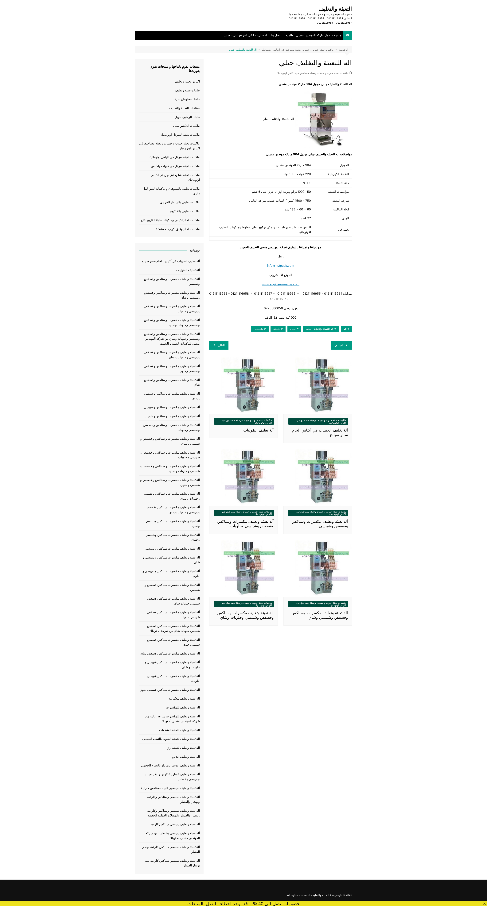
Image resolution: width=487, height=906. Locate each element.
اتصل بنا (276, 35)
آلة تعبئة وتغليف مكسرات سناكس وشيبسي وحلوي (173, 537)
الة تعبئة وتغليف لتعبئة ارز (184, 747)
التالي (221, 345)
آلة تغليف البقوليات (258, 430)
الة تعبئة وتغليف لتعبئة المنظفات (179, 730)
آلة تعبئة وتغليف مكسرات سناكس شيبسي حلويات (173, 678)
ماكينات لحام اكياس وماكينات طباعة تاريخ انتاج (170, 220)
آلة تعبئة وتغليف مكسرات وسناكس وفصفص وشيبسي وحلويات (172, 309)
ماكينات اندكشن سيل (186, 125)
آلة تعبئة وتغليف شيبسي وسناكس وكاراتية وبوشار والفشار (173, 799)
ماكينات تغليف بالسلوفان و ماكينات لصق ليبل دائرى (171, 191)
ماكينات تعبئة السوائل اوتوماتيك (180, 134)
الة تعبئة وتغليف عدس (186, 756)
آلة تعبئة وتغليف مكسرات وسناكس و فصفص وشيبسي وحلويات (171, 427)
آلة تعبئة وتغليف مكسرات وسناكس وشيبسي (172, 407)
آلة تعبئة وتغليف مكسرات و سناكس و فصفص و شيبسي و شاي (170, 441)
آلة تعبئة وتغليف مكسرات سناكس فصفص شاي (170, 653)
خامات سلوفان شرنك (186, 99)
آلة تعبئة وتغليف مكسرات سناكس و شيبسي (172, 548)
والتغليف (258, 328)
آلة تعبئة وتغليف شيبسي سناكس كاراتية (175, 824)
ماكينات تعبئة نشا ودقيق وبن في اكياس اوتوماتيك (175, 177)
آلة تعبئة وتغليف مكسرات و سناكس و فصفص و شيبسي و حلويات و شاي (170, 469)
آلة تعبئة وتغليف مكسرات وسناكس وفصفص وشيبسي (172, 281)
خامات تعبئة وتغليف (187, 90)
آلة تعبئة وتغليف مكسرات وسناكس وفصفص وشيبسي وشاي (172, 295)
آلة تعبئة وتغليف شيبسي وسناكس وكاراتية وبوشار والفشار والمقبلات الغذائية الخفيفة (173, 813)
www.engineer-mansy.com (280, 284)
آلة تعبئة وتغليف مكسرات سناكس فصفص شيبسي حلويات (173, 615)
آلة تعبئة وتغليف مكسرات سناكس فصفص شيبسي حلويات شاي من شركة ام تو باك (173, 628)
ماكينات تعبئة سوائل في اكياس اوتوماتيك (174, 157)
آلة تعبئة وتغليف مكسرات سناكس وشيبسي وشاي (173, 524)
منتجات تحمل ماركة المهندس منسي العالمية (313, 35)
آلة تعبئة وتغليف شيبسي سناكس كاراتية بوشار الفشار (171, 849)
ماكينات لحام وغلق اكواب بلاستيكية (178, 229)
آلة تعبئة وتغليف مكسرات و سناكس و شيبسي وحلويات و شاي (171, 496)
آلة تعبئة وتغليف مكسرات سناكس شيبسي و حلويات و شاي (172, 665)
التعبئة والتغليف (335, 9)
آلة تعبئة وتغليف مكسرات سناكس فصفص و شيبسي (172, 587)
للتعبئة (276, 328)
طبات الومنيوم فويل (187, 117)
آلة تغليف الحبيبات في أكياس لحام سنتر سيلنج (171, 261)
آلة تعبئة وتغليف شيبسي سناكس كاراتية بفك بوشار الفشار (172, 863)
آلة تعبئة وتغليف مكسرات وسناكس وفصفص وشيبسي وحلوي (172, 369)
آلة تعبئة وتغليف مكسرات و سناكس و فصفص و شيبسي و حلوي (170, 482)
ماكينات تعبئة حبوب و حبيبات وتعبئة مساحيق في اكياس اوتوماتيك (312, 73)
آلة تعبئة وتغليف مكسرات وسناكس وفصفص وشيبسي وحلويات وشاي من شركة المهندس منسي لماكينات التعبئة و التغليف (172, 338)
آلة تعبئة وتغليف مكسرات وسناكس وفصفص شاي (172, 382)
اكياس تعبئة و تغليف (187, 81)
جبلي (293, 328)
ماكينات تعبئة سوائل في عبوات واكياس (175, 166)
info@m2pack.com (280, 265)
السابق (339, 345)
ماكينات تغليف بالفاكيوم (185, 211)
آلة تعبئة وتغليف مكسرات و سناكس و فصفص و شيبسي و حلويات (170, 455)
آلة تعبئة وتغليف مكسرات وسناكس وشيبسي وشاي (172, 396)
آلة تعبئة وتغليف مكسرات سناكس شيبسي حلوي (169, 689)
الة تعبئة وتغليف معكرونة (184, 698)
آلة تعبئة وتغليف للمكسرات (183, 707)
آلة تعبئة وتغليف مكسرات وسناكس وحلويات (172, 416)
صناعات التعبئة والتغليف (184, 108)
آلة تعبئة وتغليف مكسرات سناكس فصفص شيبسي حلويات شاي (173, 601)
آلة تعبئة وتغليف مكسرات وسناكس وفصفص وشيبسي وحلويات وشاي (172, 322)
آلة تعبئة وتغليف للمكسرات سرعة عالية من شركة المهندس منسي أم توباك (172, 719)
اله (345, 328)
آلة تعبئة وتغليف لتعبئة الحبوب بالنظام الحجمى (171, 738)
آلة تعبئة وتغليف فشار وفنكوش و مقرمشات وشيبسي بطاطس (172, 777)
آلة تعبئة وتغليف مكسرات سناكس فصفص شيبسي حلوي (173, 642)
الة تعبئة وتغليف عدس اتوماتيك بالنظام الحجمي (170, 765)
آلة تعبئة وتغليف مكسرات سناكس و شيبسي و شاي (171, 560)
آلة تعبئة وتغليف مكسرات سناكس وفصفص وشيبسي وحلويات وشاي (173, 510)
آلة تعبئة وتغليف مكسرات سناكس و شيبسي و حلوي (171, 574)
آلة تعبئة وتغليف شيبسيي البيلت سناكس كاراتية (170, 788)
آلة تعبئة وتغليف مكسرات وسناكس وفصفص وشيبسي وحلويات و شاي (172, 355)
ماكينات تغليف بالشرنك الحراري (180, 202)
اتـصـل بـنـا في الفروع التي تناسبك (245, 35)
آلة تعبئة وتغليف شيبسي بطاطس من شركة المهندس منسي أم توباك (173, 836)
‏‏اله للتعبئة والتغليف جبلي (319, 328)
